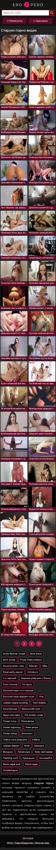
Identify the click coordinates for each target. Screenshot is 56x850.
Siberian (33, 666)
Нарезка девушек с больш (36, 678)
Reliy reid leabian (44, 752)
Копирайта (45, 758)
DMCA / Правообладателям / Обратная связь (28, 843)
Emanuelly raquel (13, 672)
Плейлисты (15, 21)
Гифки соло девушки (15, 739)
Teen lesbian (39, 703)
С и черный (9, 678)
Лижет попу (10, 721)
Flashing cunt (10, 758)
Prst (41, 696)
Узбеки (36, 739)
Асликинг (27, 733)
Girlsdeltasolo (10, 770)
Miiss (44, 666)
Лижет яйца (10, 733)
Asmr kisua (36, 653)
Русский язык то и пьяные (18, 690)
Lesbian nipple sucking (15, 703)
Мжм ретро (32, 727)
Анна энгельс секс (13, 666)
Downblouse (10, 709)
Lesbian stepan (11, 746)
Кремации (29, 758)
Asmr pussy (9, 660)
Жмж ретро (27, 721)
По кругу (27, 684)
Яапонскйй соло (31, 709)
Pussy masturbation (31, 660)
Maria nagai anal (11, 764)
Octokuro (32, 672)
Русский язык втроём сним (19, 696)
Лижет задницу (12, 727)
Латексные (23, 752)
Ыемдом (39, 746)
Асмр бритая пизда (14, 653)
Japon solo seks (11, 715)
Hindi (27, 746)
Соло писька (10, 684)
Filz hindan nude (33, 715)
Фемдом (8, 752)
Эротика (28, 838)
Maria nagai (31, 764)
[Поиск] (52, 13)
